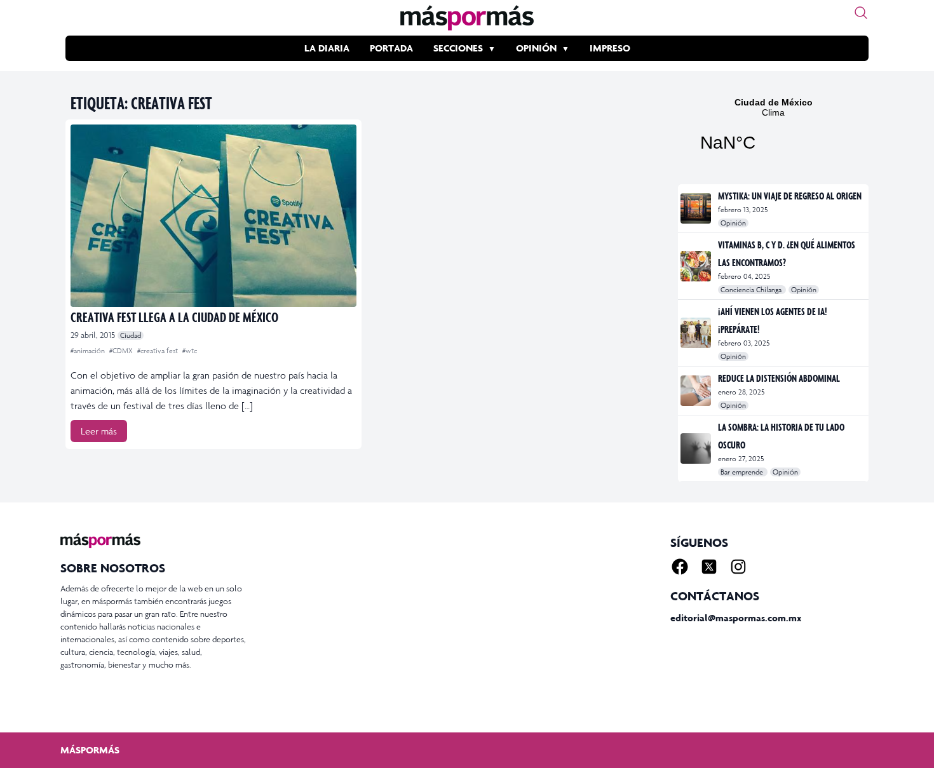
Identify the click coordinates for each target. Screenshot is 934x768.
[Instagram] (738, 566)
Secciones (458, 48)
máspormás (89, 750)
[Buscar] (861, 12)
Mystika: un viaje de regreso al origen (790, 195)
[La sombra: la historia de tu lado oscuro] (696, 448)
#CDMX (122, 350)
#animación (89, 350)
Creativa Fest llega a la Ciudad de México (174, 316)
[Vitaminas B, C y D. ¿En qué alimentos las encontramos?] (696, 266)
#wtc (189, 350)
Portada (391, 48)
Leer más (99, 431)
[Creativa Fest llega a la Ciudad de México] (213, 216)
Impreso (610, 48)
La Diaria (326, 48)
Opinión (536, 48)
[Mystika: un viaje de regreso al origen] (696, 208)
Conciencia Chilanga (752, 289)
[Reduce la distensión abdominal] (696, 390)
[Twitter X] (709, 566)
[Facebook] (679, 566)
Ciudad (130, 335)
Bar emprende (743, 472)
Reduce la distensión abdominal (779, 378)
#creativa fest (158, 350)
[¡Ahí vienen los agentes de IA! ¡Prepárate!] (696, 333)
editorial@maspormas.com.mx (735, 618)
